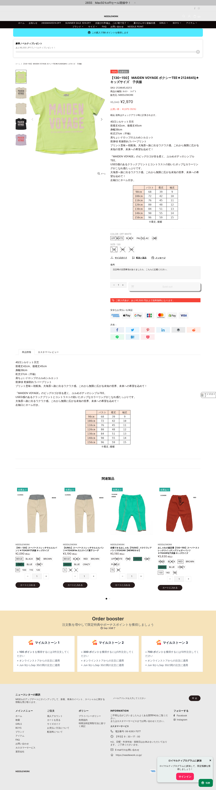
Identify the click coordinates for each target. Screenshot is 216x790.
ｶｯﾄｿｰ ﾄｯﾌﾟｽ (129, 91)
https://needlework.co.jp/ (129, 755)
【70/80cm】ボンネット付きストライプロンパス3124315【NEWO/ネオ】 (131, 549)
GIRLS (18, 723)
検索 (17, 720)
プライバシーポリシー (90, 716)
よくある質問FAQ (148, 715)
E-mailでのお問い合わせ (127, 749)
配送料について (55, 731)
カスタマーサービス (25, 747)
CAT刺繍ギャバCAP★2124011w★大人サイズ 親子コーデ (179, 549)
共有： (113, 324)
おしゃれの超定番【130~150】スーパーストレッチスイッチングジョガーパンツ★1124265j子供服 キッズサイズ (84, 550)
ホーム (17, 64)
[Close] (210, 761)
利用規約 (83, 720)
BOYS (18, 727)
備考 (112, 264)
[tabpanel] (131, 540)
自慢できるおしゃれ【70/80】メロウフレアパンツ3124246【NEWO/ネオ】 (36, 549)
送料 (117, 115)
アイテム (19, 735)
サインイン (185, 776)
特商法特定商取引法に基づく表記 (92, 724)
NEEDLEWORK (125, 95)
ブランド (19, 731)
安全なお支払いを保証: (121, 310)
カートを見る (53, 720)
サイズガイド (53, 723)
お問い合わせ (22, 743)
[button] (208, 395)
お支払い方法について (58, 727)
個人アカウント (55, 716)
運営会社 (19, 751)
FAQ (17, 739)
